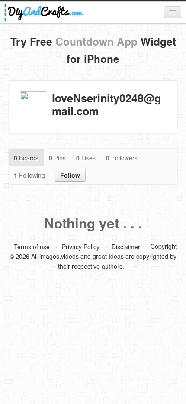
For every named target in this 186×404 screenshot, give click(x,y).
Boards (26, 157)
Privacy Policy (80, 246)
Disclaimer (126, 246)
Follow (70, 175)
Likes (86, 157)
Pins (57, 157)
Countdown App (96, 41)
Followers (122, 157)
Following (29, 175)
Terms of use (32, 246)
